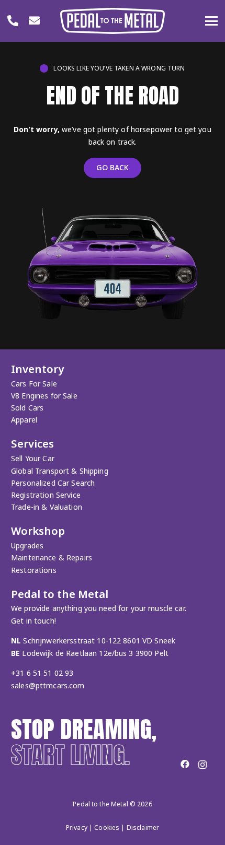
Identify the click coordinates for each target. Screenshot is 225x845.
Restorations (34, 570)
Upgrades (27, 545)
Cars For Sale (34, 384)
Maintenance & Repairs (51, 557)
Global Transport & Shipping (59, 471)
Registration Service (46, 495)
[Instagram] (202, 765)
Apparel (24, 420)
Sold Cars (27, 408)
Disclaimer (143, 827)
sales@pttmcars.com (48, 685)
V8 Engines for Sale (44, 396)
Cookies (106, 827)
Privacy (76, 827)
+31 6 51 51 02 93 (42, 673)
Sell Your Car (32, 458)
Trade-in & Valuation (46, 507)
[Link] (12, 20)
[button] (211, 21)
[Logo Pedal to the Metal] (112, 21)
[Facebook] (185, 764)
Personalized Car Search (53, 483)
